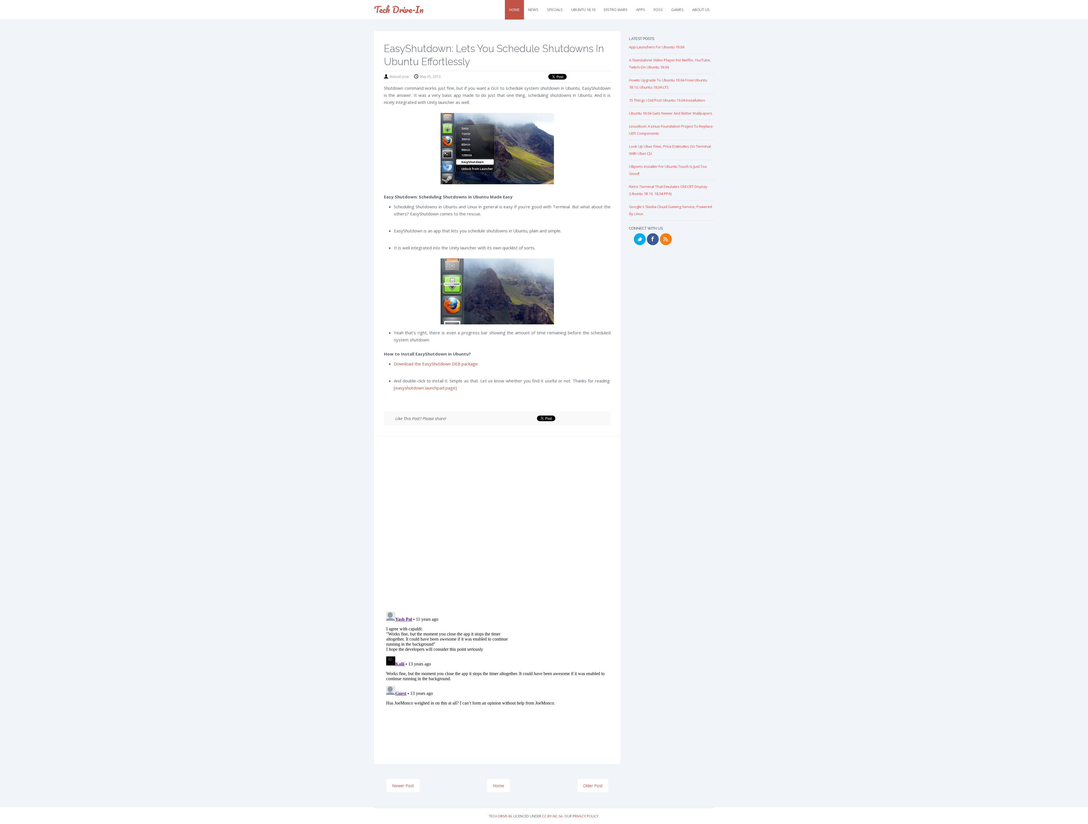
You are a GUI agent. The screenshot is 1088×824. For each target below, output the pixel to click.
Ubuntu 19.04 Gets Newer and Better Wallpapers (670, 113)
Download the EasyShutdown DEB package (436, 364)
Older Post (593, 785)
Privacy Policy (585, 816)
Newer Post (403, 785)
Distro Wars (616, 9)
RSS (666, 239)
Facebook (653, 239)
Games (677, 9)
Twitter (640, 239)
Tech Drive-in (399, 9)
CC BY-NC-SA (552, 816)
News (533, 9)
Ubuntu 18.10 (583, 9)
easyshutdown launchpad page (425, 388)
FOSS (658, 9)
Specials (555, 9)
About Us (701, 9)
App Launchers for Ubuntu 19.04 (656, 47)
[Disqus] (497, 526)
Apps (640, 9)
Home (514, 9)
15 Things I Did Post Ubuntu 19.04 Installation (667, 100)
